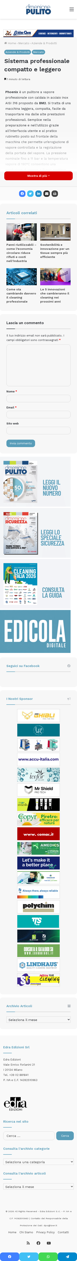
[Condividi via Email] (46, 193)
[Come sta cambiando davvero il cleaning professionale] (21, 276)
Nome (11, 391)
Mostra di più (37, 175)
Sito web (12, 423)
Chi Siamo (26, 1232)
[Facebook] (22, 193)
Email (11, 407)
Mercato (23, 43)
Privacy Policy (45, 1232)
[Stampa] (55, 193)
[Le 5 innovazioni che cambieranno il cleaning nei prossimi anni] (55, 276)
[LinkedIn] (38, 193)
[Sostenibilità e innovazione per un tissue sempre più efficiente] (55, 231)
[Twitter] (30, 193)
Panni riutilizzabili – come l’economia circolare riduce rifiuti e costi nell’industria (21, 253)
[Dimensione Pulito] (38, 9)
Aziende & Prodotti (44, 43)
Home (11, 43)
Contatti (63, 1232)
